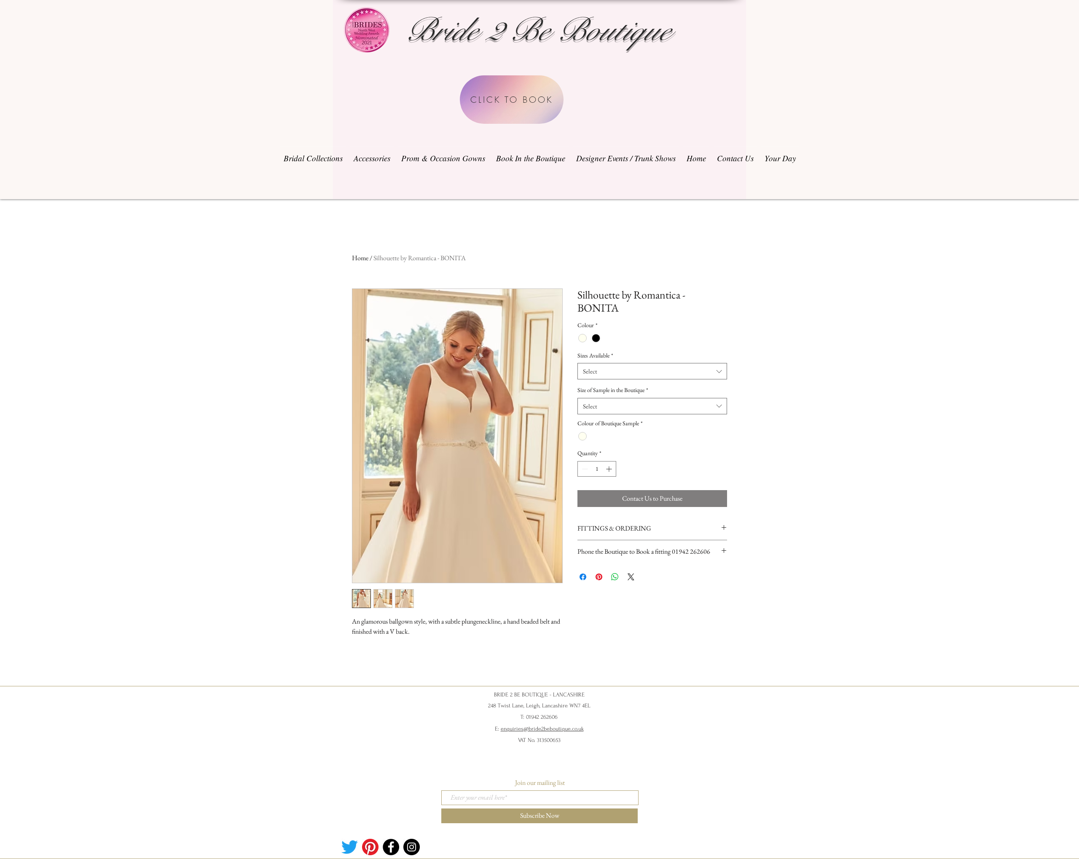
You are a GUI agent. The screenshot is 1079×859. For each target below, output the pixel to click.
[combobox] (652, 371)
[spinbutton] (596, 469)
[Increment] (609, 469)
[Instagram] (411, 847)
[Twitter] (349, 847)
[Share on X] (631, 577)
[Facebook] (391, 847)
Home (360, 257)
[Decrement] (584, 469)
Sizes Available (595, 355)
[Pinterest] (370, 847)
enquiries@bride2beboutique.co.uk (542, 729)
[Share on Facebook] (583, 577)
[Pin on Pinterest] (599, 577)
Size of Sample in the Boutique (612, 390)
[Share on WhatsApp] (615, 577)
